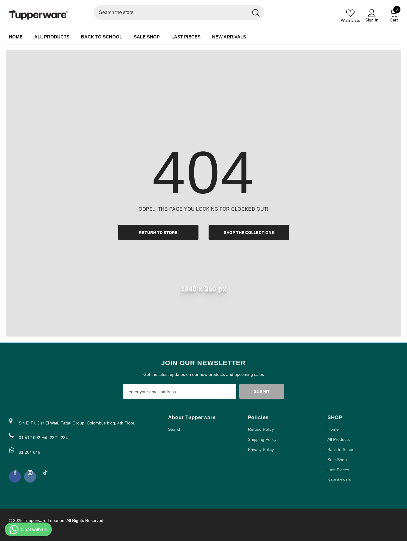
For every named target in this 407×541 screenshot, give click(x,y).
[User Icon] (371, 13)
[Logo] (47, 14)
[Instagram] (30, 477)
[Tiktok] (45, 475)
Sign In (371, 20)
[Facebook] (15, 477)
